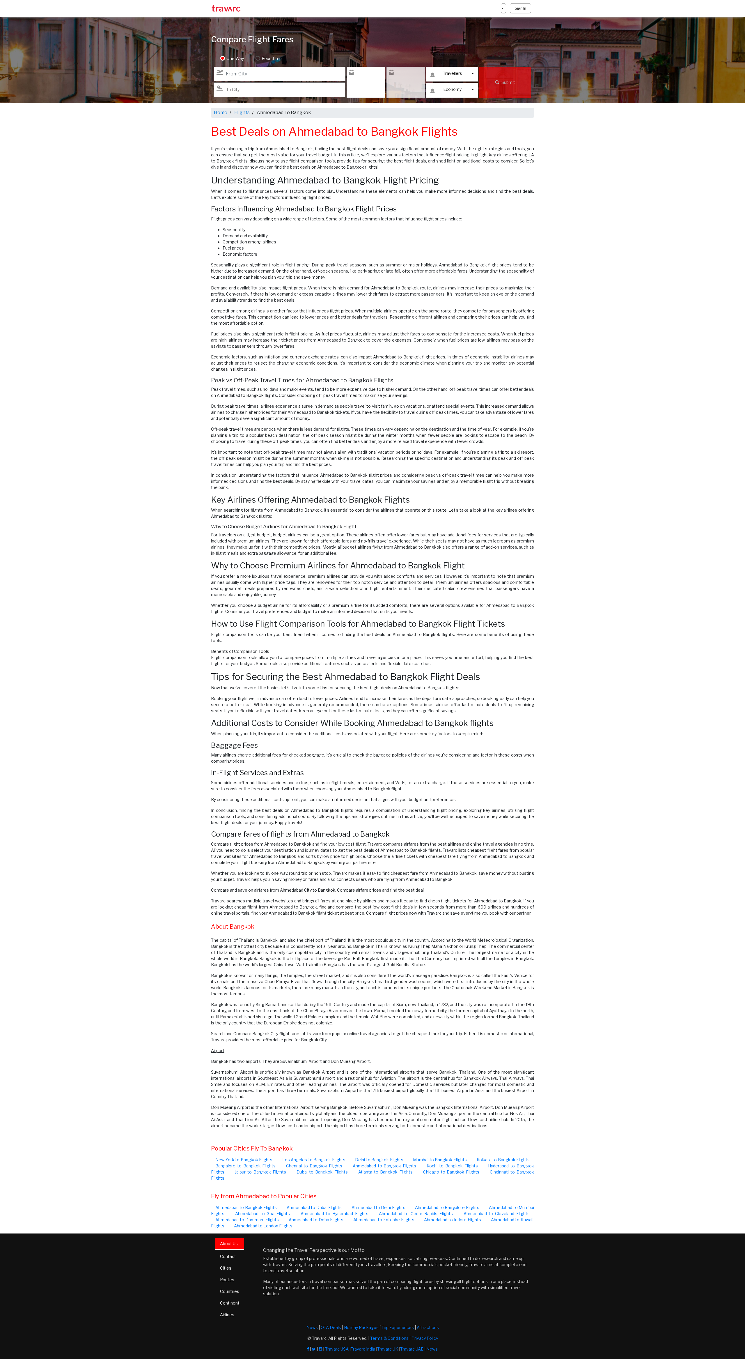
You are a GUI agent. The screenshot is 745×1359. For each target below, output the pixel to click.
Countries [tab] (229, 1291)
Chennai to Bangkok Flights (314, 1165)
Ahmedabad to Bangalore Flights (447, 1207)
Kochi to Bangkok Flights (452, 1165)
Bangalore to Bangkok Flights (245, 1165)
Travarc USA (337, 1348)
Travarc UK (387, 1348)
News (312, 1327)
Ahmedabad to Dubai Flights (314, 1207)
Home (220, 112)
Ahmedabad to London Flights (263, 1225)
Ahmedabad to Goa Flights (262, 1213)
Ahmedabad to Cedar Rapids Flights (416, 1213)
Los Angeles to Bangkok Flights (313, 1159)
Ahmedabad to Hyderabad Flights (334, 1213)
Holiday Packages (361, 1327)
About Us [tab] (229, 1243)
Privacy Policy (424, 1338)
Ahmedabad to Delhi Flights (378, 1207)
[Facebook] (308, 1348)
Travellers (452, 73)
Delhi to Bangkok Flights (379, 1159)
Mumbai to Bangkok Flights (440, 1159)
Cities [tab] (225, 1268)
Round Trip (272, 58)
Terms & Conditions (389, 1338)
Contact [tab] (228, 1256)
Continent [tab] (230, 1302)
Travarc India (363, 1348)
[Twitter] (314, 1348)
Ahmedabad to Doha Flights (316, 1219)
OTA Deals (331, 1327)
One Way (235, 58)
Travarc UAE (411, 1348)
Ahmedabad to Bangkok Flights (384, 1165)
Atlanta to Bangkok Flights (385, 1171)
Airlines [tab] (227, 1314)
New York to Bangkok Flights (243, 1159)
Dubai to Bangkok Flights (322, 1171)
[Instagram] (320, 1348)
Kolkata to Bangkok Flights (503, 1159)
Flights (242, 112)
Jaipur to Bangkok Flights (260, 1171)
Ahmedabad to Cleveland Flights (497, 1213)
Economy (452, 89)
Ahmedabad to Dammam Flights (247, 1219)
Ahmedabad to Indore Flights (452, 1219)
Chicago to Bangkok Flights (451, 1171)
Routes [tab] (227, 1279)
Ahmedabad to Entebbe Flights (383, 1219)
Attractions (428, 1327)
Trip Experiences (398, 1327)
